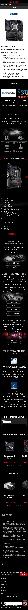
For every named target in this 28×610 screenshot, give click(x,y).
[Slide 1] (7, 465)
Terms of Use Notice (13, 605)
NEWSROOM (3, 590)
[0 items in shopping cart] (26, 1)
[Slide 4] (13, 465)
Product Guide (4, 581)
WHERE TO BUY (4, 584)
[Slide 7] (18, 465)
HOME (2, 593)
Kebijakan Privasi (5, 605)
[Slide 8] (20, 465)
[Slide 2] (9, 465)
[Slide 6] (16, 465)
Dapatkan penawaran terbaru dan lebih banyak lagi (13, 572)
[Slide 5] (14, 465)
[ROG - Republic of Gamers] (14, 2)
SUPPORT (3, 587)
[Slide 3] (11, 465)
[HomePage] (2, 564)
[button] (2, 2)
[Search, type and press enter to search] (23, 1)
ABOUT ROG (3, 578)
